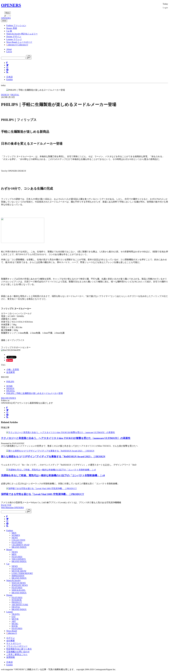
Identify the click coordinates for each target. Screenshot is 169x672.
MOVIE (15, 619)
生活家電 (10, 372)
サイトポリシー (13, 643)
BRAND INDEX (8, 398)
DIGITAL (15, 95)
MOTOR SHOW (19, 571)
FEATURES (17, 542)
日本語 (9, 77)
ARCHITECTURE (20, 605)
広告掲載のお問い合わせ (18, 652)
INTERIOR (17, 600)
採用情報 (10, 657)
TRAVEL (16, 614)
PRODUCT (17, 602)
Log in (9, 51)
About (9, 49)
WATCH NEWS (19, 583)
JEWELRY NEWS (20, 585)
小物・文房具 (12, 369)
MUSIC (15, 624)
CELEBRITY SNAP (20, 545)
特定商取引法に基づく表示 (19, 649)
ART (14, 621)
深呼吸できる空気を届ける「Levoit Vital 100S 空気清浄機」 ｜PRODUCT (42, 494)
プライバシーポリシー (16, 646)
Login (165, 7)
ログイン (10, 638)
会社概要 (10, 640)
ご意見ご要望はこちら (16, 654)
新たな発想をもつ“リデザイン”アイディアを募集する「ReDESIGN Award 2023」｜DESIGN (53, 456)
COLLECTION (18, 540)
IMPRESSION (18, 576)
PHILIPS (10, 381)
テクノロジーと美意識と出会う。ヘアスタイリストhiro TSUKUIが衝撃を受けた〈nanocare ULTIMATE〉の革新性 (65, 438)
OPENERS (11, 5)
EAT (14, 616)
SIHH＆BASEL (19, 590)
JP (5, 16)
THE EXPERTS (19, 559)
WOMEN (16, 535)
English (9, 79)
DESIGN (5, 95)
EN (9, 16)
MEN (14, 533)
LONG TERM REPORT (22, 573)
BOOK (15, 626)
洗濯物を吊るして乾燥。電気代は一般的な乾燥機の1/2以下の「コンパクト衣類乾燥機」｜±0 (53, 475)
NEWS (15, 538)
